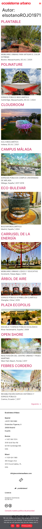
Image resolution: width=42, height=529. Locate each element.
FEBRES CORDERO (16, 366)
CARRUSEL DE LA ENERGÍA (15, 236)
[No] (38, 522)
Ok (13, 526)
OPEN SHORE (12, 334)
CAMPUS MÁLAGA (16, 149)
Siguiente (36, 404)
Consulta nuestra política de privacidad (19, 511)
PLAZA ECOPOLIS (15, 305)
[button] (40, 3)
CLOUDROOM (12, 105)
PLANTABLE (11, 22)
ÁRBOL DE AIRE (13, 279)
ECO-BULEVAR (13, 188)
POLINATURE (12, 64)
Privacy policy (26, 526)
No (18, 526)
